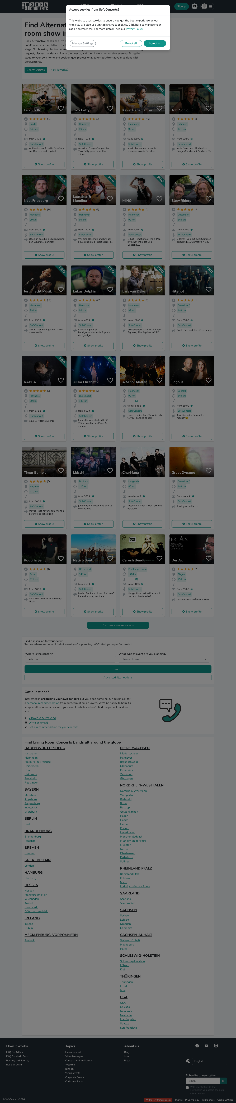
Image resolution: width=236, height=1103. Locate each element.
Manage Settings (82, 43)
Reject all (131, 43)
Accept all (155, 43)
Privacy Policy (134, 29)
